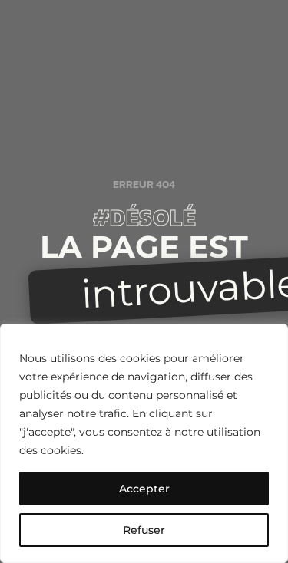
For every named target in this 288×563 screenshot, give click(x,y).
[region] (144, 443)
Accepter (144, 489)
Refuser (144, 530)
